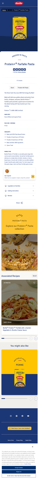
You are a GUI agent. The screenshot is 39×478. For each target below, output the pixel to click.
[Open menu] (2, 3)
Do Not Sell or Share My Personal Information (19, 475)
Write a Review (22, 72)
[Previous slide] (30, 338)
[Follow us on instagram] (11, 416)
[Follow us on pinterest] (16, 416)
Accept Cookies (19, 467)
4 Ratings (15, 72)
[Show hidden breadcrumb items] (10, 10)
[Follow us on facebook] (22, 416)
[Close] (33, 447)
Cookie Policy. (27, 464)
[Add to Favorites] (34, 282)
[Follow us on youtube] (28, 416)
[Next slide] (36, 338)
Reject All (18, 471)
